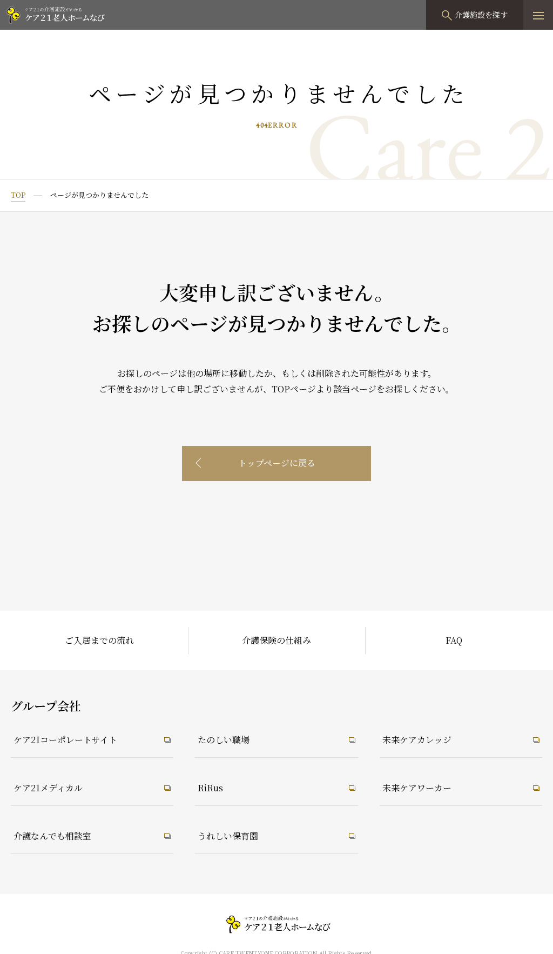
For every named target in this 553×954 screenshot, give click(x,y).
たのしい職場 (223, 739)
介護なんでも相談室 (52, 836)
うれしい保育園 (228, 836)
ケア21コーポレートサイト (65, 739)
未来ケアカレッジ (416, 739)
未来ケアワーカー (416, 788)
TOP (18, 195)
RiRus (210, 788)
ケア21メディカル (48, 788)
